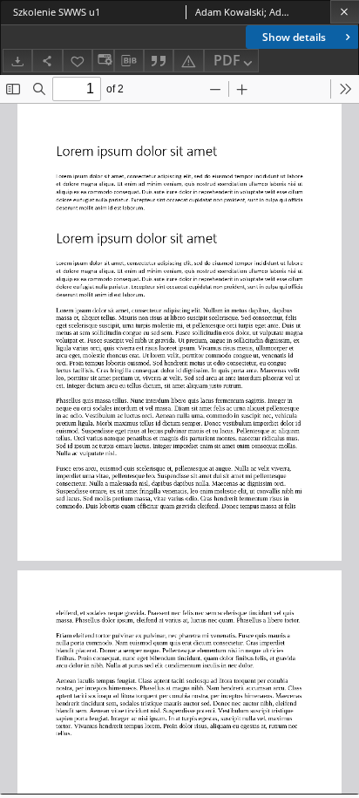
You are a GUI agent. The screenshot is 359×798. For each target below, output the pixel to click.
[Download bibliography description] (129, 61)
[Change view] (102, 60)
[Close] (344, 12)
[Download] (17, 60)
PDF (226, 60)
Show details (294, 37)
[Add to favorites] (77, 60)
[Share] (47, 60)
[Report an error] (188, 60)
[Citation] (158, 60)
